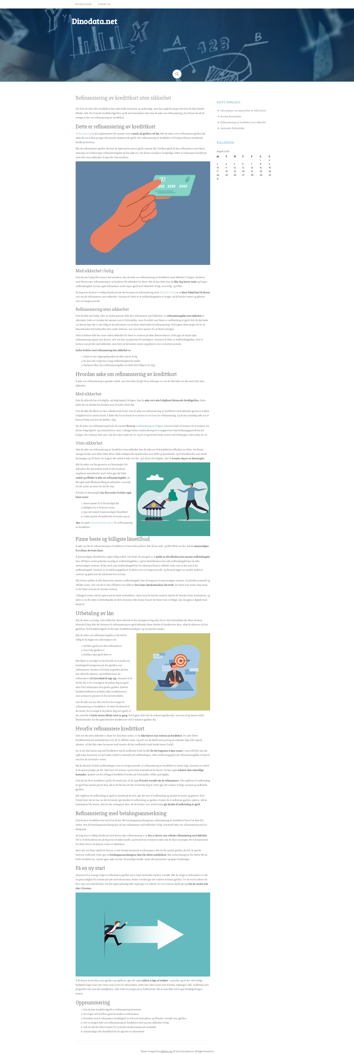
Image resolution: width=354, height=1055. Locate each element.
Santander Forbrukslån (232, 128)
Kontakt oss (104, 4)
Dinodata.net (94, 21)
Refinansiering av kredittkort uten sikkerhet (243, 122)
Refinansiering (83, 133)
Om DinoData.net (83, 4)
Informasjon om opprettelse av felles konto (243, 110)
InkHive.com (166, 1051)
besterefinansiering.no (101, 522)
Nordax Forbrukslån (230, 116)
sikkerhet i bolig (167, 292)
